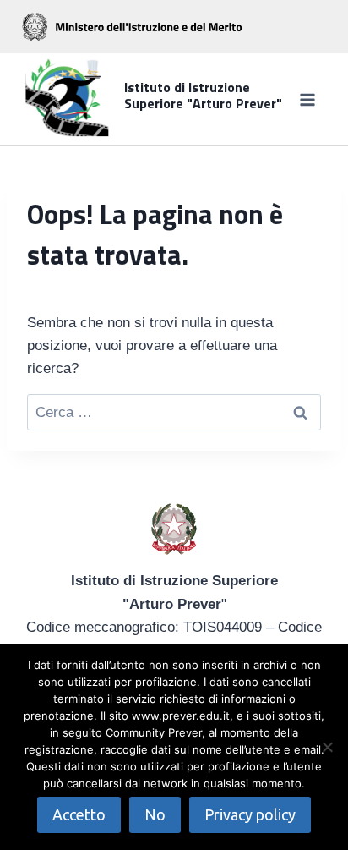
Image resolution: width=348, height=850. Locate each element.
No (155, 814)
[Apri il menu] (307, 99)
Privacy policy (250, 814)
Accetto (79, 814)
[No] (326, 746)
